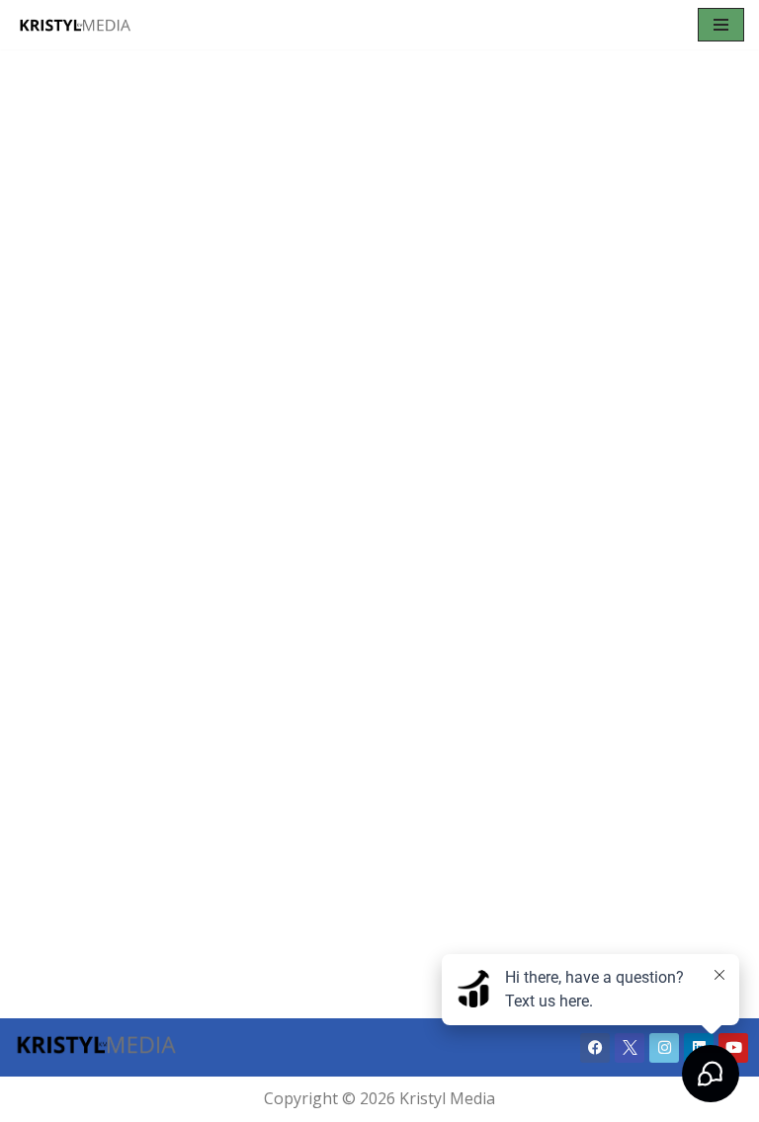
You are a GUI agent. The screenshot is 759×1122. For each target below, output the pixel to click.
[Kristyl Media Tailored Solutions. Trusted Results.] (74, 25)
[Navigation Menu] (721, 24)
